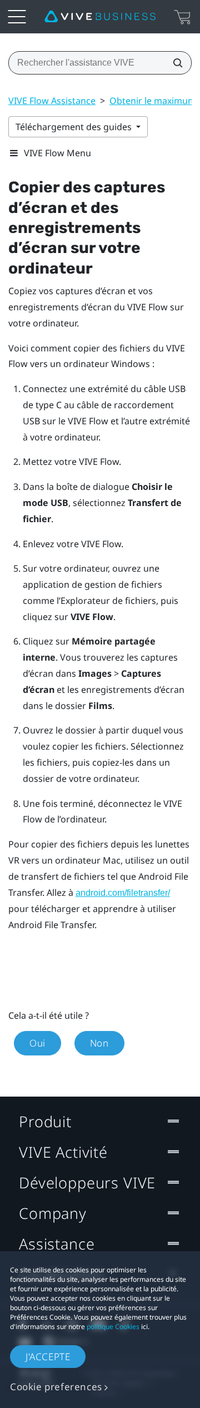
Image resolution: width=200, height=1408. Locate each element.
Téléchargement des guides (75, 127)
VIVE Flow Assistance (52, 101)
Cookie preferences (56, 1386)
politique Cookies (113, 1326)
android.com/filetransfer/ (123, 893)
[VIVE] (100, 16)
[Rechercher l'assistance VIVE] (174, 63)
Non (99, 1043)
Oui (37, 1043)
